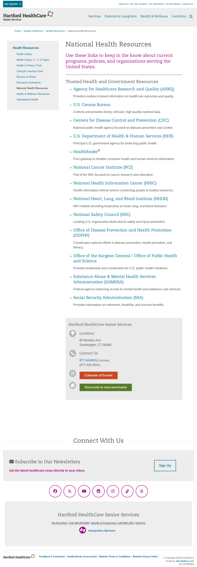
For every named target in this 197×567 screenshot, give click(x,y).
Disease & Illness (26, 76)
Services (94, 16)
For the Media (173, 4)
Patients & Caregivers (121, 16)
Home (18, 31)
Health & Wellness (154, 16)
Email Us (140, 523)
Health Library (24, 54)
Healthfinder (86, 152)
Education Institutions (29, 82)
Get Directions (59, 523)
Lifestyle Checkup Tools (30, 71)
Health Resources (55, 31)
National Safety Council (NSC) (101, 215)
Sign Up (165, 465)
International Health (27, 99)
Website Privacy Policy (145, 556)
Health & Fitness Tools (29, 65)
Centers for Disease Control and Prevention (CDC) (121, 121)
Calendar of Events (99, 375)
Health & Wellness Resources (33, 94)
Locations (179, 16)
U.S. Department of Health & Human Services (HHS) (123, 136)
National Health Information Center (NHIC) (114, 183)
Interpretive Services (101, 530)
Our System (12, 4)
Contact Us (187, 4)
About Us (124, 4)
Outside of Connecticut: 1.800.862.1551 (112, 523)
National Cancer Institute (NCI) (103, 168)
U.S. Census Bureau (91, 105)
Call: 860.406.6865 (79, 523)
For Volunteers (156, 4)
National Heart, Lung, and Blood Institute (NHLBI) (120, 199)
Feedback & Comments (52, 556)
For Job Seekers (138, 4)
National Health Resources (32, 88)
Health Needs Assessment (82, 556)
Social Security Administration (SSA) (108, 298)
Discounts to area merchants (106, 387)
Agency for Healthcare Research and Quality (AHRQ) (123, 89)
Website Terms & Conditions (114, 556)
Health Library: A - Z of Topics (33, 59)
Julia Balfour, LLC (185, 561)
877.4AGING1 (89, 360)
